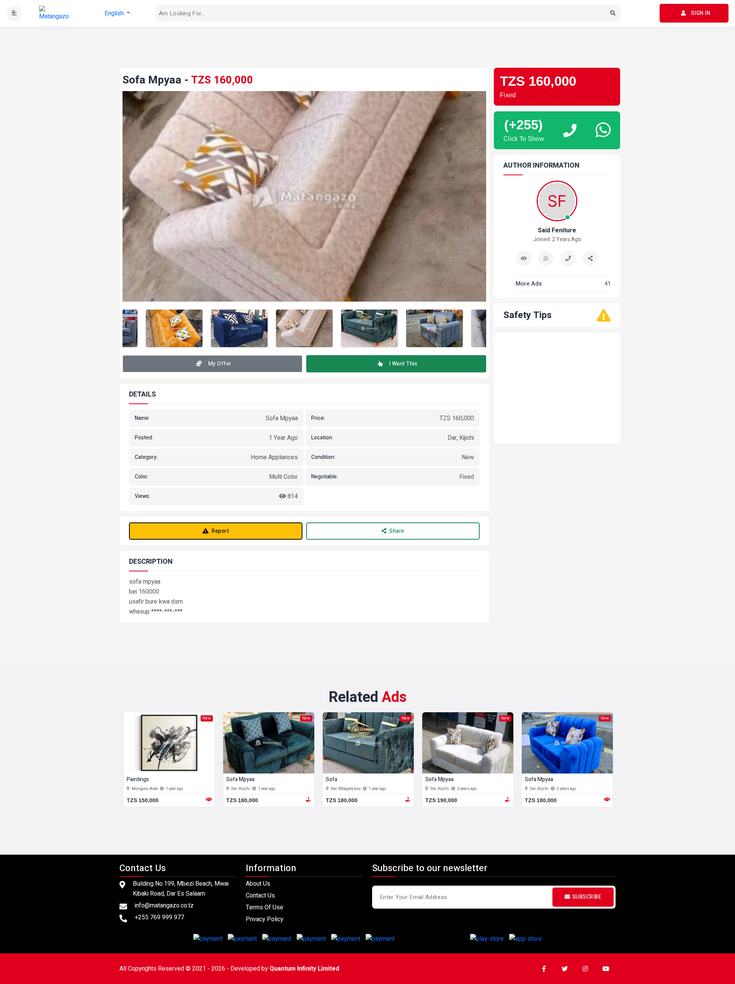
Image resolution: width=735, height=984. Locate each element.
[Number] (568, 258)
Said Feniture (557, 230)
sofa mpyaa (240, 780)
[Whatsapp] (546, 258)
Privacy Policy (264, 919)
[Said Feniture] (590, 258)
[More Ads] (523, 258)
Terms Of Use (264, 907)
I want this (403, 364)
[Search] (613, 13)
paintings (138, 780)
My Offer (220, 364)
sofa (331, 780)
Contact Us (260, 895)
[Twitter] (564, 968)
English (115, 13)
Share (397, 531)
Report (220, 531)
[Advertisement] (367, 47)
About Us (258, 883)
